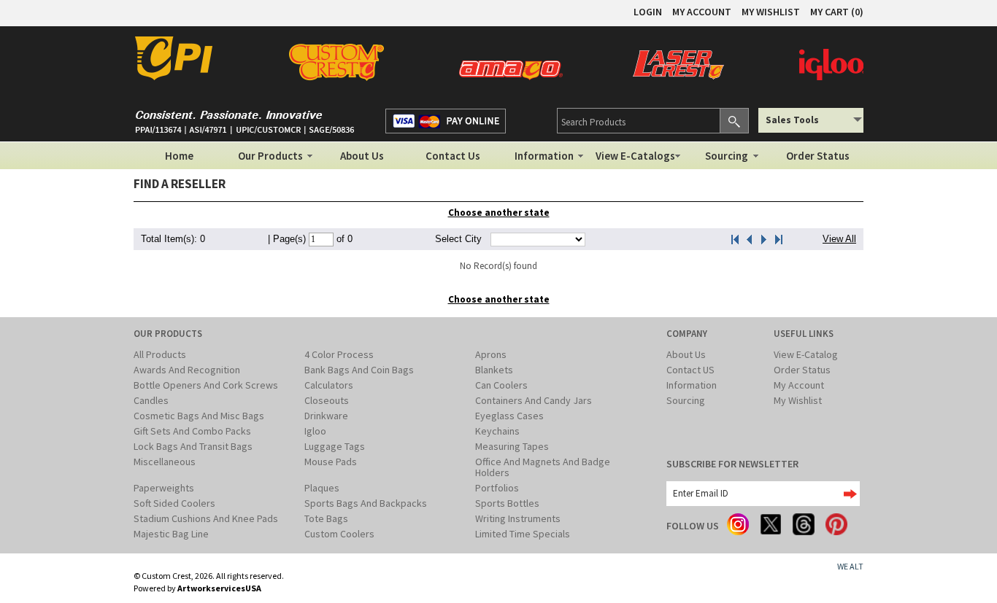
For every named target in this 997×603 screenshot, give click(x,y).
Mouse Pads (330, 461)
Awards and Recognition (187, 369)
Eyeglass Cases (509, 415)
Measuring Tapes (512, 446)
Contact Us (453, 156)
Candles (151, 400)
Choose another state (499, 212)
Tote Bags (326, 518)
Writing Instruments (518, 518)
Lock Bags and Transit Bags (193, 446)
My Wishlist (798, 400)
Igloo (315, 430)
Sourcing (726, 156)
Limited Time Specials (522, 533)
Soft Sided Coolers (174, 503)
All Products (160, 354)
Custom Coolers (339, 533)
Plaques (321, 487)
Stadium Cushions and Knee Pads (206, 518)
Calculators (328, 385)
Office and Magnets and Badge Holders (542, 467)
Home (179, 156)
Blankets (494, 369)
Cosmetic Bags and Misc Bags (199, 415)
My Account (799, 385)
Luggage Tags (334, 446)
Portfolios (497, 487)
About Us (362, 156)
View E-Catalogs (635, 156)
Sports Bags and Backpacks (365, 503)
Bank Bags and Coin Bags (359, 369)
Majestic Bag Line (171, 533)
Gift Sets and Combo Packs (192, 430)
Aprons (491, 354)
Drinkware (326, 415)
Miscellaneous (165, 461)
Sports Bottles (507, 503)
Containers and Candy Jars (533, 400)
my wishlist (771, 11)
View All (839, 238)
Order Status (818, 156)
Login (648, 11)
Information (544, 156)
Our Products (270, 156)
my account (701, 11)
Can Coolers (501, 385)
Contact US (690, 369)
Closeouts (326, 400)
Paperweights (164, 487)
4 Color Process (339, 354)
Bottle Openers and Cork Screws (206, 385)
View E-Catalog (806, 354)
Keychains (497, 430)
